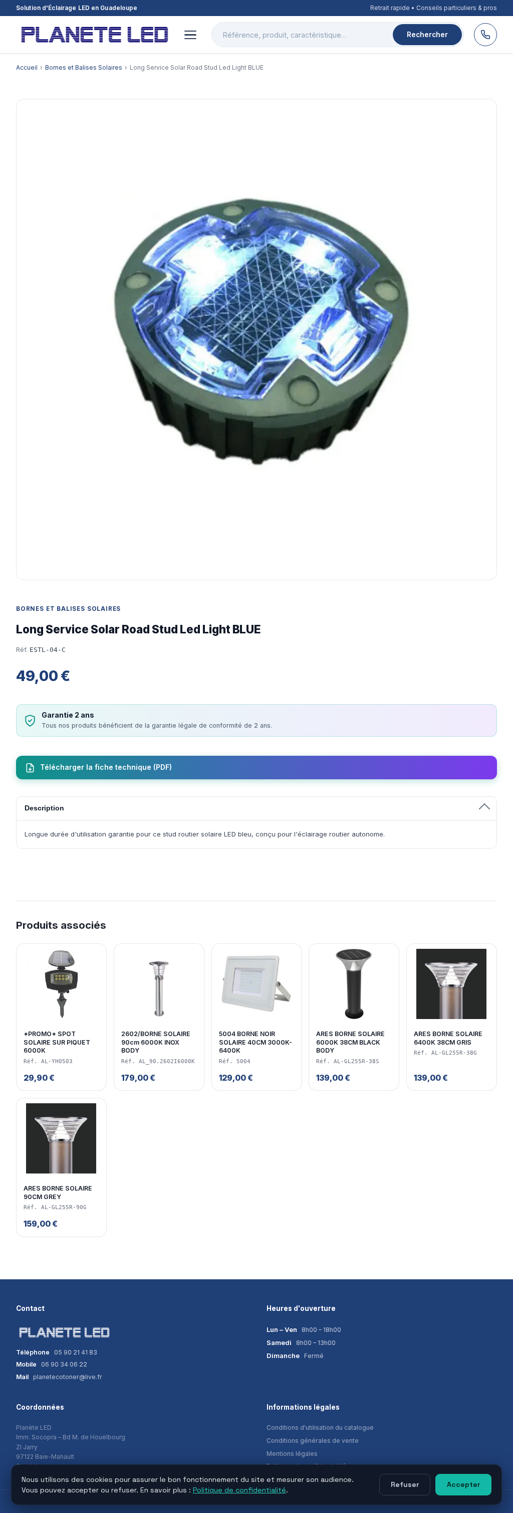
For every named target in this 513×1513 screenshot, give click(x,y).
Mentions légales (292, 1453)
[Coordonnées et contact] (485, 34)
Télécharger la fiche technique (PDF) (106, 767)
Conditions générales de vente (313, 1440)
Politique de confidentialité (239, 1489)
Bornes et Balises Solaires (83, 67)
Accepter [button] (463, 1484)
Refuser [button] (405, 1484)
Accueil (27, 67)
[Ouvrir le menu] (190, 35)
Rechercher (427, 35)
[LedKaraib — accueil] (92, 35)
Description (44, 808)
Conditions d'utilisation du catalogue (320, 1427)
